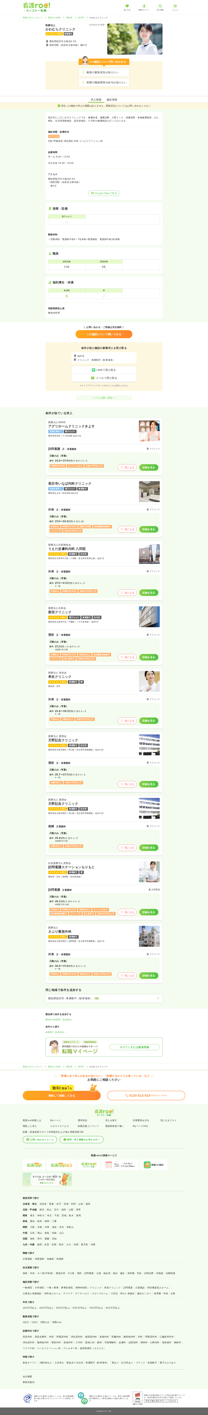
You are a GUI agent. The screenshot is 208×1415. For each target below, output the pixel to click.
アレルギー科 (70, 1348)
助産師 (59, 1258)
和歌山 (70, 1227)
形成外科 (68, 1342)
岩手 (58, 1203)
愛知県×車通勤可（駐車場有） (59, 1019)
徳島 (32, 1238)
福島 (88, 1203)
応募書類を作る (141, 1120)
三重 (54, 1221)
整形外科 (56, 1342)
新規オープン (30, 1362)
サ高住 (114, 1293)
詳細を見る (149, 467)
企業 (173, 1293)
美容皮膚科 (40, 1336)
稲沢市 (81, 17)
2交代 (26, 1322)
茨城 (64, 1215)
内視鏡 (159, 1273)
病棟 (25, 1273)
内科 (51, 1336)
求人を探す (111, 1120)
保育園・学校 (134, 1273)
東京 (32, 1215)
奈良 (61, 1227)
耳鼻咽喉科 (110, 1342)
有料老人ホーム (52, 1293)
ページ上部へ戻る (103, 397)
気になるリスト (168, 1120)
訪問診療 (149, 1273)
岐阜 (39, 1221)
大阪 (32, 1227)
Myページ (55, 1120)
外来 (32, 1273)
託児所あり (127, 1362)
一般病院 (27, 1287)
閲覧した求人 (30, 1126)
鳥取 (47, 1232)
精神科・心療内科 (150, 1342)
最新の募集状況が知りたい (102, 72)
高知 (54, 1238)
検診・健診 (119, 1273)
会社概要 (27, 1376)
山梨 (71, 1209)
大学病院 (39, 1287)
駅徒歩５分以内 (75, 1362)
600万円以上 (80, 1307)
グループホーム (100, 1293)
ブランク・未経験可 (146, 1362)
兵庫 (47, 1227)
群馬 (78, 1215)
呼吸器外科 (151, 1336)
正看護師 (27, 1258)
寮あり (115, 1362)
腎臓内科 (116, 1336)
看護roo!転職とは (32, 1120)
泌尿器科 (133, 1342)
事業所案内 (28, 1382)
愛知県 (69, 17)
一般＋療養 (52, 1287)
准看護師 (39, 1258)
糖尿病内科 (129, 1336)
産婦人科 (90, 1342)
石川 (56, 1209)
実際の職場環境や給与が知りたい (106, 82)
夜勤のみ (57, 1322)
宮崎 (76, 1244)
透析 (79, 1273)
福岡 (39, 1244)
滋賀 (54, 1227)
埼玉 (49, 1215)
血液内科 (104, 1336)
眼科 (99, 1342)
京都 (39, 1227)
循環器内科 (91, 1336)
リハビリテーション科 (49, 1348)
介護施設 (140, 1287)
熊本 (61, 1244)
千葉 (56, 1215)
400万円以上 (46, 1307)
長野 (78, 1209)
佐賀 (46, 1244)
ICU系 (71, 1273)
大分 (68, 1244)
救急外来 (60, 1273)
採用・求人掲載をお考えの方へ (83, 1139)
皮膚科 (122, 1342)
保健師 (50, 1258)
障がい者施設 (127, 1293)
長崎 (54, 1244)
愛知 (32, 1221)
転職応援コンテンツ (88, 1126)
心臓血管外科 (167, 1336)
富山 (49, 1209)
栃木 (71, 1215)
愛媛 (47, 1238)
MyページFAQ (140, 1126)
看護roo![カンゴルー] (32, 17)
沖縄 (93, 1244)
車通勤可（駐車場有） (56, 1032)
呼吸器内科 (62, 1336)
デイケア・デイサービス (76, 1293)
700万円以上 (96, 1307)
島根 (54, 1232)
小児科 (79, 1342)
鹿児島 (84, 1244)
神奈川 (40, 1215)
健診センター (144, 1293)
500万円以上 (63, 1307)
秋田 (73, 1203)
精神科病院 (81, 1287)
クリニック (96, 1287)
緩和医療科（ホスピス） (93, 1348)
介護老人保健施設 (32, 1293)
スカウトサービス (59, 1126)
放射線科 (166, 1342)
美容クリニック (112, 1287)
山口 (61, 1232)
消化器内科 (77, 1336)
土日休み (59, 1362)
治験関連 (170, 1273)
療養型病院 (67, 1287)
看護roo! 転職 (54, 17)
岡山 (39, 1232)
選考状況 (82, 1120)
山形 (80, 1203)
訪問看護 (89, 1273)
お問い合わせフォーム (42, 1139)
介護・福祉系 (103, 1273)
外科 (140, 1336)
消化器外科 (28, 1342)
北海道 (42, 1203)
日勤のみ (45, 1322)
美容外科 (27, 1336)
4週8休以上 (45, 1362)
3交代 (34, 1322)
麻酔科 (177, 1342)
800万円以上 (113, 1307)
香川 (39, 1238)
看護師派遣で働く (114, 1126)
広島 (32, 1232)
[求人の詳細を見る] (104, 446)
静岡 (47, 1221)
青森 (51, 1203)
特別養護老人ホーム (158, 1287)
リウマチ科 (28, 1348)
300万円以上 (30, 1307)
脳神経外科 (43, 1342)
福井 (63, 1209)
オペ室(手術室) (45, 1273)
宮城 (66, 1203)
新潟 (41, 1209)
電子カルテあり (168, 1362)
